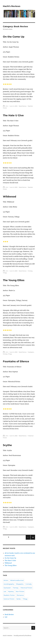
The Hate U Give (13, 115)
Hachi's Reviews (11, 6)
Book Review (22, 106)
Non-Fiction (20, 591)
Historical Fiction (26, 588)
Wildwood (9, 196)
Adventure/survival (17, 580)
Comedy (29, 584)
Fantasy (30, 271)
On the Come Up (13, 36)
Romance (20, 595)
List (5, 591)
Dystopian (31, 352)
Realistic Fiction (9, 595)
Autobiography (9, 584)
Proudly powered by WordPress (22, 635)
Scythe (7, 445)
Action (6, 580)
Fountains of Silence (16, 361)
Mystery (11, 591)
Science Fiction (9, 599)
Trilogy (5, 272)
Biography (20, 584)
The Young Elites (13, 280)
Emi (7, 106)
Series (18, 599)
